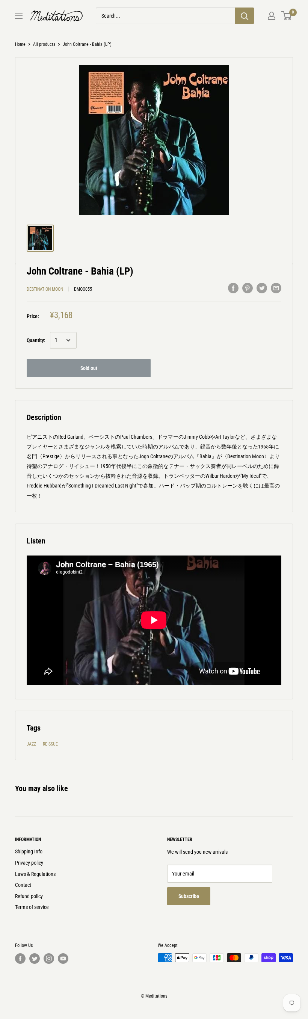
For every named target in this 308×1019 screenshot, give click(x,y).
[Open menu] (19, 16)
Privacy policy (29, 863)
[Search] (244, 16)
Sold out (88, 368)
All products (44, 44)
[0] (286, 15)
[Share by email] (276, 288)
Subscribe (188, 896)
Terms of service (32, 907)
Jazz (31, 744)
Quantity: (36, 340)
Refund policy (29, 896)
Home (20, 44)
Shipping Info (28, 851)
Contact (23, 885)
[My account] (271, 16)
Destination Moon (45, 289)
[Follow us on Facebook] (20, 958)
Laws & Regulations (35, 874)
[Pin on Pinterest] (247, 288)
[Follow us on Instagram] (49, 958)
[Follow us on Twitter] (34, 958)
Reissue (50, 744)
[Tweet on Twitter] (262, 288)
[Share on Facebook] (233, 288)
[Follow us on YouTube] (63, 958)
